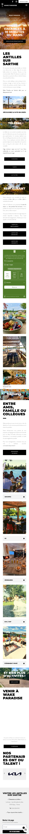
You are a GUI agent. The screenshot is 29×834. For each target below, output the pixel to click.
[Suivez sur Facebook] (12, 1)
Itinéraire (14, 746)
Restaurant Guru (7, 386)
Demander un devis (14, 452)
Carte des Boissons (14, 233)
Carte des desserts (14, 242)
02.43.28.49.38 (15, 808)
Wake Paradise (6, 385)
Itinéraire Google (24, 1)
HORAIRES (14, 159)
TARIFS (14, 167)
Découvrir (14, 682)
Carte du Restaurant (15, 225)
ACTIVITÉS (14, 175)
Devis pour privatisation (14, 41)
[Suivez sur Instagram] (16, 1)
